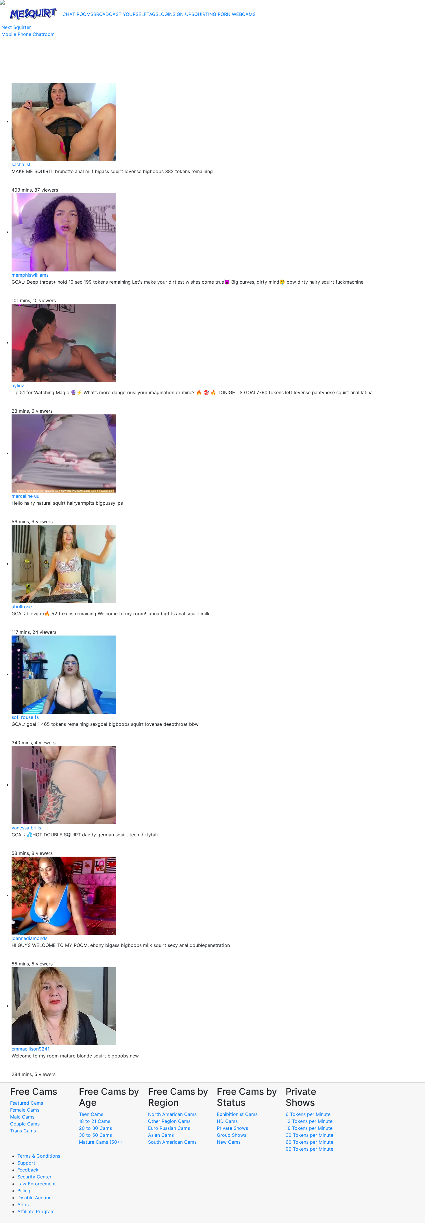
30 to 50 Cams (95, 1135)
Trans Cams (23, 1131)
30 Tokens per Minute (309, 1135)
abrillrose (22, 606)
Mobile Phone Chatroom (28, 34)
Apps (23, 1204)
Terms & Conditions (38, 1156)
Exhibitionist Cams (237, 1114)
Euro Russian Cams (169, 1128)
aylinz (18, 385)
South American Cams (172, 1142)
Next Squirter (16, 27)
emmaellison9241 (30, 1049)
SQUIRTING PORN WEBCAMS (223, 14)
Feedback (27, 1170)
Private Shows (232, 1128)
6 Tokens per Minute (308, 1114)
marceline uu (25, 496)
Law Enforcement (36, 1184)
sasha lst (21, 164)
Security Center (34, 1177)
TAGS (152, 14)
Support (26, 1163)
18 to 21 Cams (94, 1121)
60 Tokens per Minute (309, 1142)
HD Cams (227, 1121)
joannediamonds (29, 938)
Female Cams (24, 1110)
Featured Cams (26, 1103)
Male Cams (22, 1117)
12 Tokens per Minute (309, 1121)
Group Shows (231, 1135)
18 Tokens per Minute (309, 1128)
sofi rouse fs (25, 717)
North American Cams (172, 1114)
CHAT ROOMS (77, 14)
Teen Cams (91, 1114)
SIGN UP (182, 14)
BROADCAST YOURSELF (120, 14)
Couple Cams (25, 1124)
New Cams (229, 1142)
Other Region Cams (169, 1121)
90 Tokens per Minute (309, 1149)
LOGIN (165, 14)
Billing (23, 1190)
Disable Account (35, 1197)
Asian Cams (161, 1135)
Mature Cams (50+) (100, 1142)
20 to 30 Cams (95, 1128)
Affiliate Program (36, 1211)
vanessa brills (26, 828)
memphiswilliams (30, 275)
